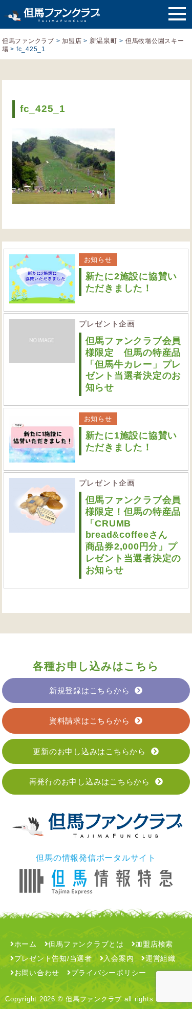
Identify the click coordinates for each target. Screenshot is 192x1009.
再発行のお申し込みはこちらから (89, 781)
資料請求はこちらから (89, 720)
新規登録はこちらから (89, 690)
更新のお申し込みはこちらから (89, 751)
